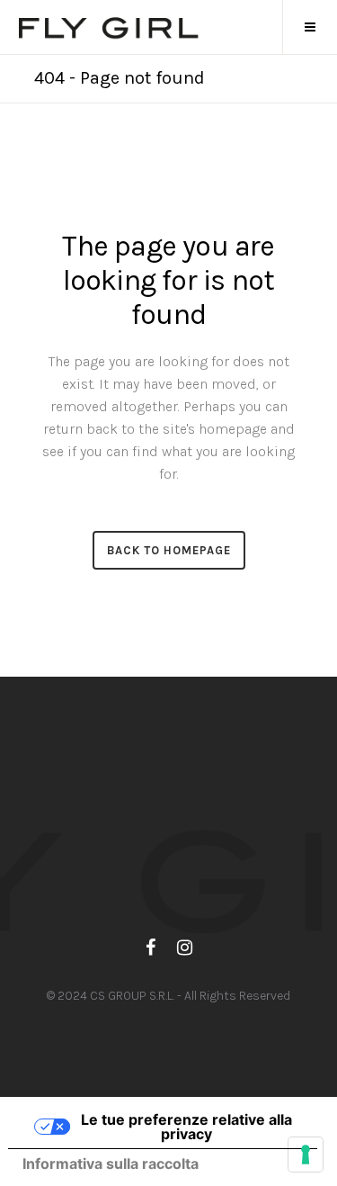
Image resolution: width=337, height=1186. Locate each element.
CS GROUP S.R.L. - (137, 995)
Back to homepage (169, 550)
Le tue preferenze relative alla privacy (186, 1126)
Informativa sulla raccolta (110, 1164)
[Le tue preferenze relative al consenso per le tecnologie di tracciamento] (305, 1154)
